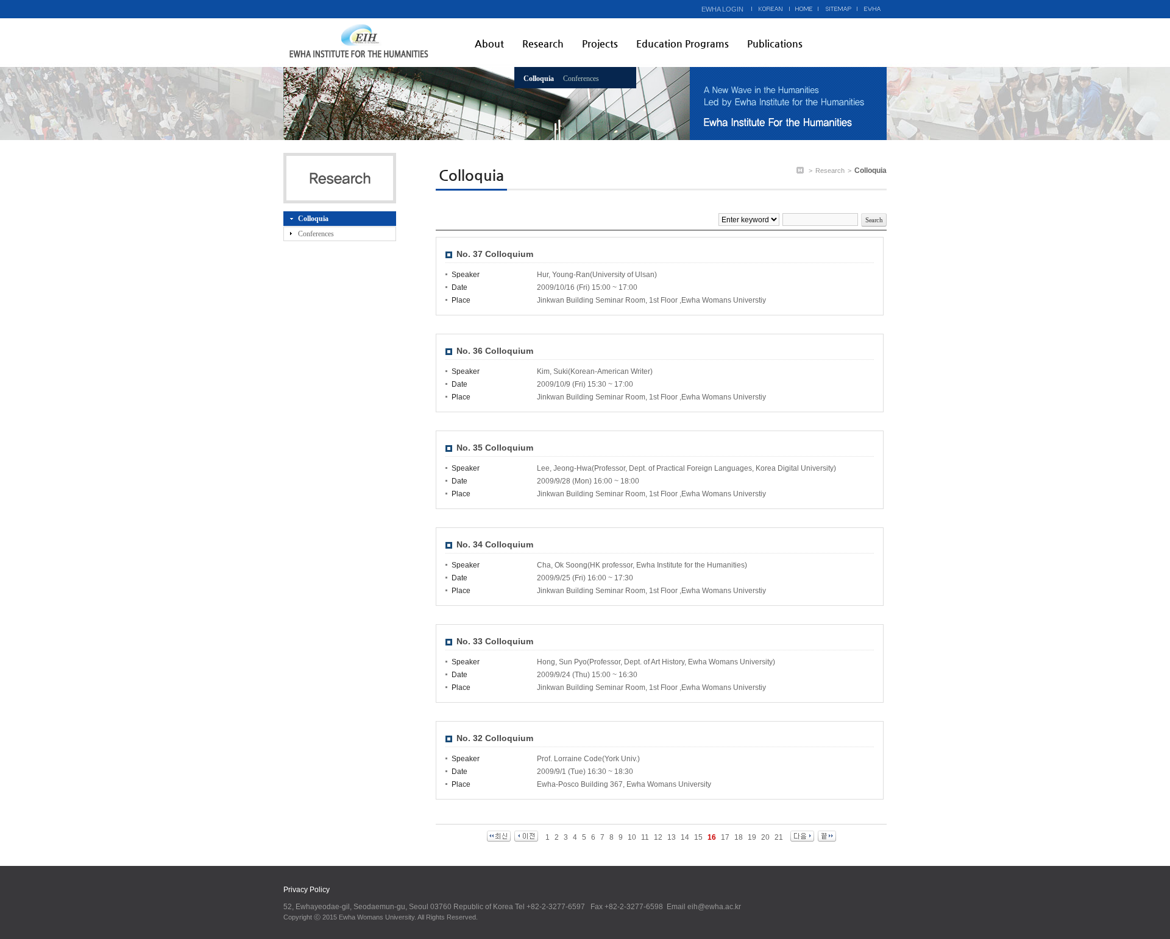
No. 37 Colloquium (494, 254)
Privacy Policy (306, 889)
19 (752, 837)
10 (632, 837)
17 (725, 837)
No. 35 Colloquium (494, 447)
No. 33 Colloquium (494, 641)
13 (671, 837)
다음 (802, 836)
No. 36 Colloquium (494, 351)
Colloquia (538, 78)
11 (645, 837)
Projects (600, 43)
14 (685, 837)
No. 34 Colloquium (494, 544)
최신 (499, 836)
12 (658, 837)
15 (698, 837)
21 (779, 837)
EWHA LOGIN (722, 9)
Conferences (581, 78)
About (489, 43)
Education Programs (682, 43)
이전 (526, 836)
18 (738, 837)
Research (543, 43)
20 (765, 837)
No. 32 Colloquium (494, 738)
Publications (775, 43)
